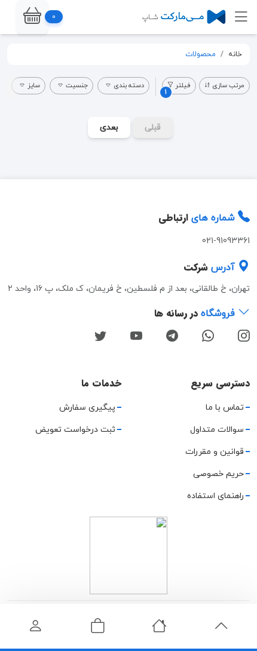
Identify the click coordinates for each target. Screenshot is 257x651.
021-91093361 (226, 241)
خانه (235, 54)
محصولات (200, 54)
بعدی (109, 127)
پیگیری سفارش (87, 407)
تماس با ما (225, 407)
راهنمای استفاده (215, 496)
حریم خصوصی (218, 474)
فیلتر (178, 87)
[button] (32, 17)
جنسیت (77, 85)
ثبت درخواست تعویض (75, 429)
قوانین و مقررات (214, 451)
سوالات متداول (217, 429)
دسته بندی (129, 85)
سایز (33, 85)
